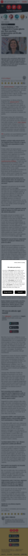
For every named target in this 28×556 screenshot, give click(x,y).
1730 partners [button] (11, 270)
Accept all (20, 292)
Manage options (8, 292)
